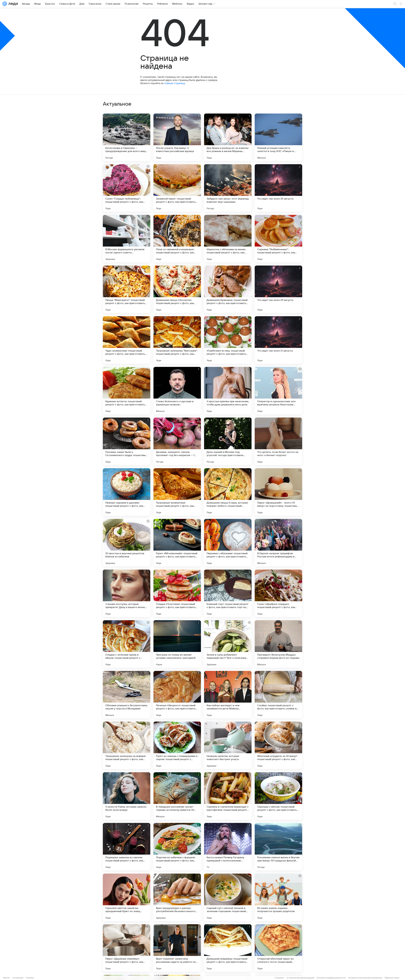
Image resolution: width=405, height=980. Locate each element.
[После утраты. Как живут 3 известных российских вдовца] (177, 137)
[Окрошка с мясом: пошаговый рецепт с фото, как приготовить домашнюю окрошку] (278, 796)
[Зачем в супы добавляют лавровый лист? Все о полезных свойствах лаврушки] (228, 644)
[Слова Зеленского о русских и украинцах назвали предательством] (177, 390)
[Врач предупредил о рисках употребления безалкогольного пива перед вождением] (177, 897)
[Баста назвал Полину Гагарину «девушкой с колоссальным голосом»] (228, 846)
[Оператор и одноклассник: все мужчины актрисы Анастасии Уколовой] (278, 390)
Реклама (30, 978)
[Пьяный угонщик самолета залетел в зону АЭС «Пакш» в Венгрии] (278, 137)
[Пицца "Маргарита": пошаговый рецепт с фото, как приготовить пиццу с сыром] (126, 289)
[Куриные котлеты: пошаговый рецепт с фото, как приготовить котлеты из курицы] (126, 390)
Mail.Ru (6, 978)
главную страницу (174, 83)
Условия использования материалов (365, 978)
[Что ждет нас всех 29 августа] (278, 289)
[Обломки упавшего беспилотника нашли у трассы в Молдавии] (126, 694)
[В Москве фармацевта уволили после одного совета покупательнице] (126, 238)
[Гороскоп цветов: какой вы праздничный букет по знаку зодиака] (126, 897)
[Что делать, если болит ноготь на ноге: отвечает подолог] (278, 441)
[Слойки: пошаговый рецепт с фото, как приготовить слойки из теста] (278, 694)
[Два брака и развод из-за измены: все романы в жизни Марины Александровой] (228, 137)
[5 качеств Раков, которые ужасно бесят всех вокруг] (126, 796)
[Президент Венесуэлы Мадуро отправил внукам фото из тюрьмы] (278, 644)
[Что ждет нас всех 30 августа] (278, 188)
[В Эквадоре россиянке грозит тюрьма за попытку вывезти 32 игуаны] (177, 796)
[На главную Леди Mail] (12, 4)
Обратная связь (392, 978)
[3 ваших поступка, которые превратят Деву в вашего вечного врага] (126, 593)
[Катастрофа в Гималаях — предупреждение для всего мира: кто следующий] (126, 137)
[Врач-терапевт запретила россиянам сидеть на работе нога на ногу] (177, 948)
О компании (17, 978)
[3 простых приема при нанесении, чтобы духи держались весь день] (228, 390)
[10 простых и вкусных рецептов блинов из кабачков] (126, 542)
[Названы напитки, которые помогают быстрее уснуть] (228, 745)
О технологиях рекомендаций (300, 978)
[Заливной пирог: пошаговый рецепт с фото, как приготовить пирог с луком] (177, 188)
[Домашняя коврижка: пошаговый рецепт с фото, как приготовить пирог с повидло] (228, 948)
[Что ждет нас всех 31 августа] (278, 340)
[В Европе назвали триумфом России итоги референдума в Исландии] (278, 542)
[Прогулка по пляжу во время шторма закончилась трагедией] (177, 644)
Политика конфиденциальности (331, 978)
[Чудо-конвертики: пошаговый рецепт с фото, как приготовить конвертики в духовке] (126, 340)
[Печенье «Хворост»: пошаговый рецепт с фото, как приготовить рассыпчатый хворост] (177, 694)
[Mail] (5, 4)
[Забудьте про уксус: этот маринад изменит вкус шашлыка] (228, 188)
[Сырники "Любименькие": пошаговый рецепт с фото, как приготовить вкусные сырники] (278, 238)
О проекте (279, 978)
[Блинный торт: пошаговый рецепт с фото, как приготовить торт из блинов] (228, 593)
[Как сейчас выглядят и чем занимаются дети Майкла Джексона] (228, 694)
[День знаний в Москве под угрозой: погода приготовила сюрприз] (228, 441)
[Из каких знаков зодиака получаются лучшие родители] (278, 897)
